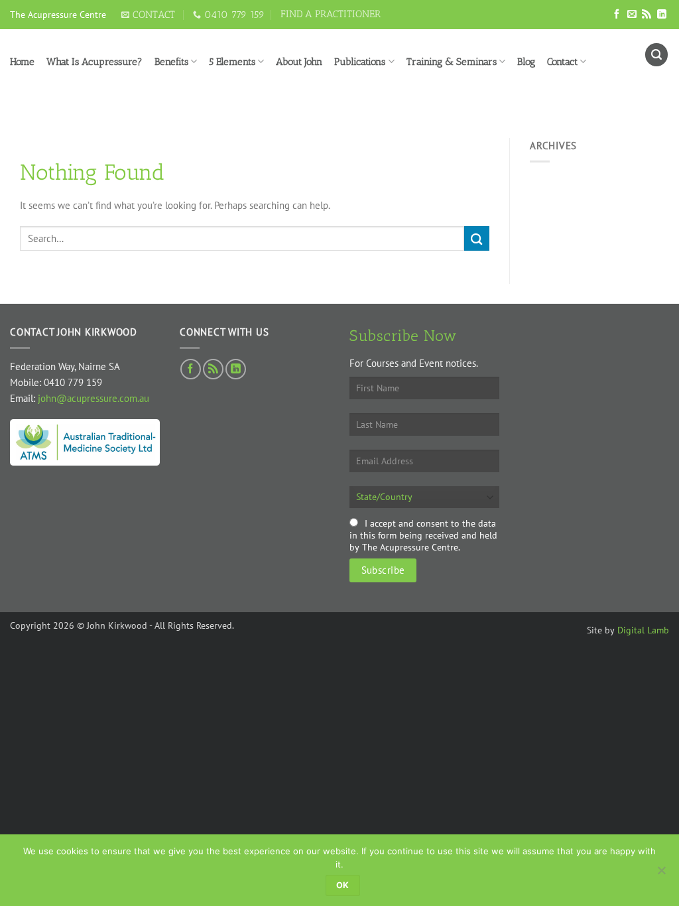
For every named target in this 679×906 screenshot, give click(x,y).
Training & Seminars (451, 61)
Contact (562, 61)
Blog (526, 61)
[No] (661, 874)
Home (22, 61)
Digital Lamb (643, 630)
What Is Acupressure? (94, 61)
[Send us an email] (632, 14)
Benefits (171, 61)
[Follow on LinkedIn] (661, 14)
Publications (359, 61)
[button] (656, 54)
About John (299, 61)
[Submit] (476, 238)
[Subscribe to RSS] (646, 14)
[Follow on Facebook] (616, 14)
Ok (342, 885)
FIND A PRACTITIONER (330, 14)
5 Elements (232, 61)
